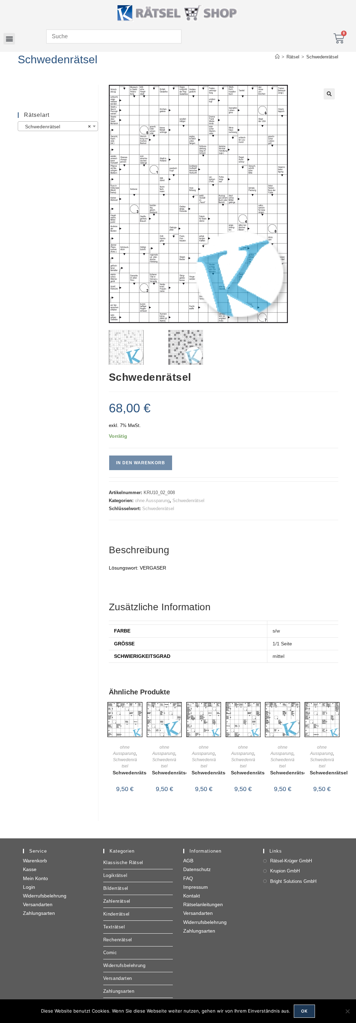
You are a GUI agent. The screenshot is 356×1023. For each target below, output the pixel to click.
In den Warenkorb (140, 462)
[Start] (277, 56)
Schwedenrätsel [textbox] (55, 126)
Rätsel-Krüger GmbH (291, 860)
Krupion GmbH (285, 870)
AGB (188, 860)
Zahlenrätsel (116, 901)
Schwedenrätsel (322, 56)
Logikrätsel (115, 875)
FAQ (188, 878)
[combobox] (58, 126)
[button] (9, 39)
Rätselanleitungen (203, 904)
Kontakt (191, 896)
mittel (278, 656)
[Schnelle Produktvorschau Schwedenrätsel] (139, 714)
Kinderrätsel (116, 914)
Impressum (195, 887)
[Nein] (347, 1011)
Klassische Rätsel (123, 862)
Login (29, 887)
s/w (276, 631)
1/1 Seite (282, 643)
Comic (110, 952)
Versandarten (37, 904)
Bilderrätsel (115, 888)
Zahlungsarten (39, 913)
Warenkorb (35, 860)
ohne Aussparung (152, 500)
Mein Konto (35, 878)
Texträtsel (114, 926)
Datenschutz (197, 869)
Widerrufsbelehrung (44, 896)
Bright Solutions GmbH (293, 881)
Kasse (30, 869)
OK (304, 1011)
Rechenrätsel (117, 939)
